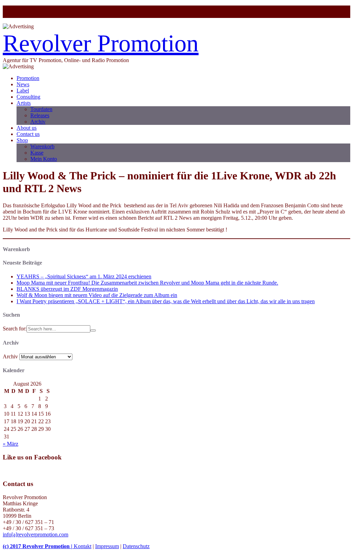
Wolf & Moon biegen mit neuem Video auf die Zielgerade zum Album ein (97, 295)
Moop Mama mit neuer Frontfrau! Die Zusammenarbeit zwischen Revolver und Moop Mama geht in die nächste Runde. (147, 283)
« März (10, 444)
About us (27, 128)
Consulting (28, 97)
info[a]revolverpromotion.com (35, 534)
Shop (22, 140)
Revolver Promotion (101, 43)
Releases (39, 115)
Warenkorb (42, 146)
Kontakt (82, 546)
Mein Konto (43, 159)
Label (23, 90)
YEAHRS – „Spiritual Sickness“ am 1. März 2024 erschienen (84, 276)
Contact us (28, 134)
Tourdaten (41, 109)
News (23, 84)
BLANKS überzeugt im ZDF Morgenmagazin (67, 289)
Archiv (38, 122)
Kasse (36, 153)
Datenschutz (136, 546)
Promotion (28, 78)
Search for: (15, 328)
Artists (24, 103)
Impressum (107, 546)
